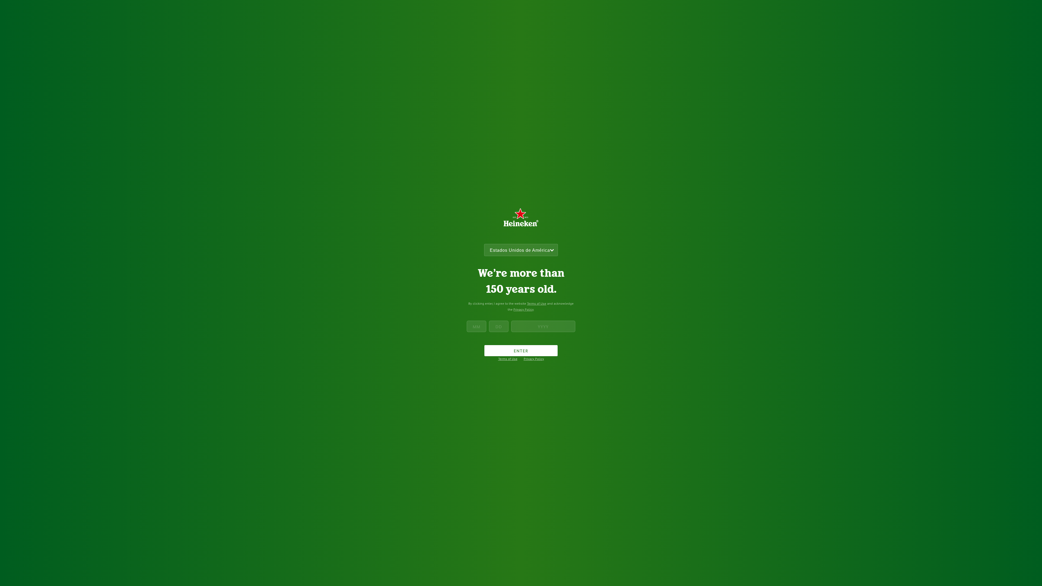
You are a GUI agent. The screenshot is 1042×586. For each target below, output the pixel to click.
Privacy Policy (523, 309)
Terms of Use (536, 303)
